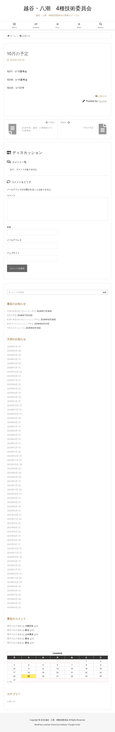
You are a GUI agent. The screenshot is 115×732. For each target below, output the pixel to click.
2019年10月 (14, 582)
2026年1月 (14, 367)
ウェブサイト (13, 253)
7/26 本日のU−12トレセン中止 (21, 311)
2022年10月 (14, 493)
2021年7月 (14, 523)
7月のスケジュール (16, 328)
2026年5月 (14, 355)
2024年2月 (14, 447)
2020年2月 (14, 565)
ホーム (13, 36)
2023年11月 (14, 460)
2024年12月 (14, 405)
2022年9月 (14, 498)
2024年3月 (14, 443)
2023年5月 (14, 477)
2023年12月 (14, 456)
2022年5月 (14, 510)
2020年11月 (14, 552)
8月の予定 (12, 315)
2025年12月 (14, 371)
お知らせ (26, 36)
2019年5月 (14, 603)
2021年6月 (14, 527)
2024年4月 (14, 439)
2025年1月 (14, 401)
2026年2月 (14, 363)
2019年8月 (14, 590)
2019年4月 (14, 607)
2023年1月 (14, 485)
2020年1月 (14, 569)
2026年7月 (14, 346)
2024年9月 (14, 418)
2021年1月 (13, 544)
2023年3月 (14, 481)
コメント (11, 195)
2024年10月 (14, 414)
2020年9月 (14, 561)
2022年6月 (14, 506)
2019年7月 (14, 594)
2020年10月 (14, 557)
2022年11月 (14, 489)
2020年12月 (14, 548)
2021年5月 (14, 531)
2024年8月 (14, 422)
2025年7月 (14, 380)
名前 (9, 227)
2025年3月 (14, 397)
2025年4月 (14, 392)
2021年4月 (14, 536)
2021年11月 (14, 519)
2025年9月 (14, 376)
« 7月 (9, 681)
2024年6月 (14, 430)
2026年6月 (14, 350)
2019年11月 (14, 578)
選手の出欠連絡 (14, 626)
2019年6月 (14, 599)
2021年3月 (14, 540)
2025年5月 (14, 388)
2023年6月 (14, 472)
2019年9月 (14, 586)
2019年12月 (14, 573)
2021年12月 (14, 514)
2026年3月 (14, 359)
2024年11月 (14, 409)
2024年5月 (14, 435)
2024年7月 (14, 426)
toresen (102, 101)
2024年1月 (14, 451)
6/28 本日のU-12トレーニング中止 (23, 319)
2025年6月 (14, 384)
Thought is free (74, 725)
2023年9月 (14, 468)
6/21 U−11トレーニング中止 (20, 323)
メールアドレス (14, 240)
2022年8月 (14, 502)
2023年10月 (14, 464)
